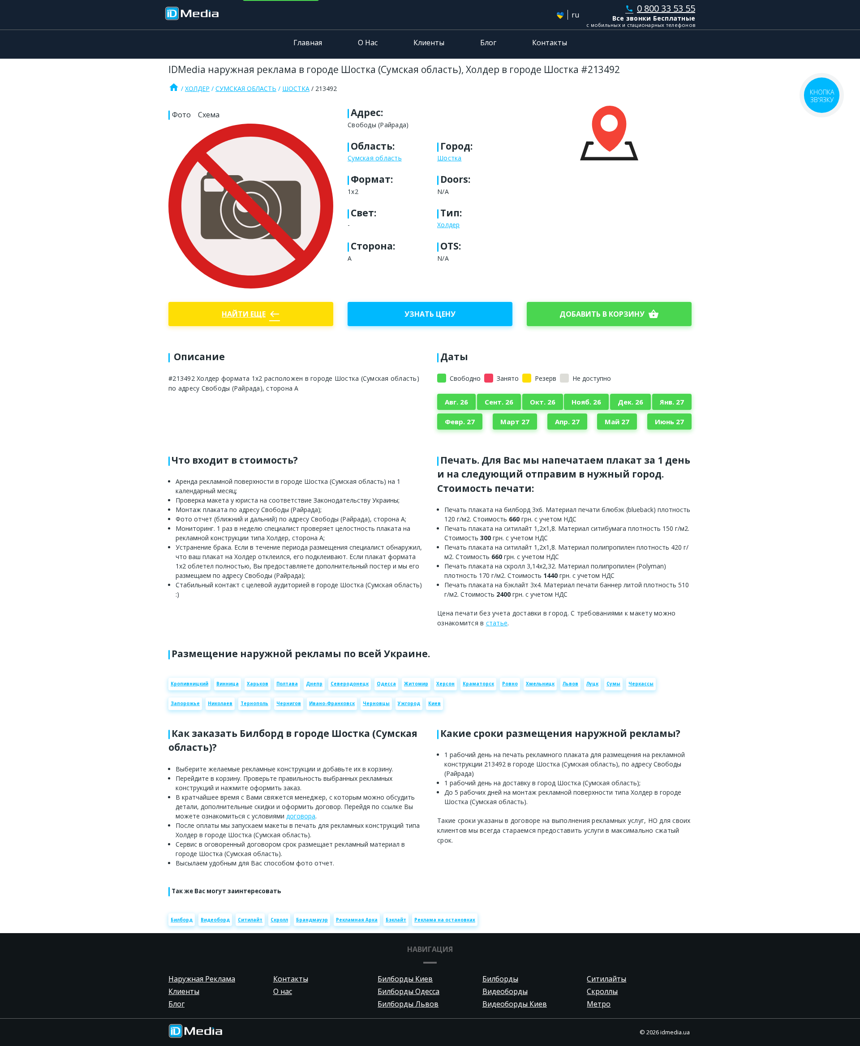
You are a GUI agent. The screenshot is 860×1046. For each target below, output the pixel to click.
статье (497, 623)
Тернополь (254, 703)
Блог (488, 42)
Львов (570, 683)
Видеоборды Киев (514, 1004)
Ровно (510, 683)
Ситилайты (606, 979)
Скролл (279, 920)
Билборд (182, 920)
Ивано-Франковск (332, 703)
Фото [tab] (181, 115)
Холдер (197, 88)
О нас (282, 991)
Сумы (613, 683)
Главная (307, 42)
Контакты (549, 42)
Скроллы (602, 991)
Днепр (314, 683)
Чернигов (288, 703)
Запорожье (185, 703)
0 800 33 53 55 (660, 8)
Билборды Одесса (408, 991)
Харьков (257, 683)
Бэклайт (396, 920)
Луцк (592, 683)
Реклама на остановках (444, 920)
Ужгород (409, 703)
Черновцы (376, 703)
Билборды (500, 979)
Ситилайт (250, 920)
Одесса (386, 683)
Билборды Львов (408, 1004)
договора (300, 816)
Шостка (296, 88)
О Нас (368, 42)
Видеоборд (215, 920)
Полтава (287, 683)
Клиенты (428, 42)
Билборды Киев (405, 979)
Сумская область (245, 88)
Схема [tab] (208, 115)
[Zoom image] (250, 206)
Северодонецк (350, 683)
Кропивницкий (189, 683)
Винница (227, 683)
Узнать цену (430, 314)
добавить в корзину (609, 314)
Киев (434, 703)
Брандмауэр (312, 920)
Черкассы (641, 683)
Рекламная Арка (357, 920)
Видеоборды (505, 991)
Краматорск (478, 683)
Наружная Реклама (201, 979)
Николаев (220, 703)
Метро (599, 1004)
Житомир (416, 683)
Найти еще (251, 314)
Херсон (445, 683)
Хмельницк (540, 683)
